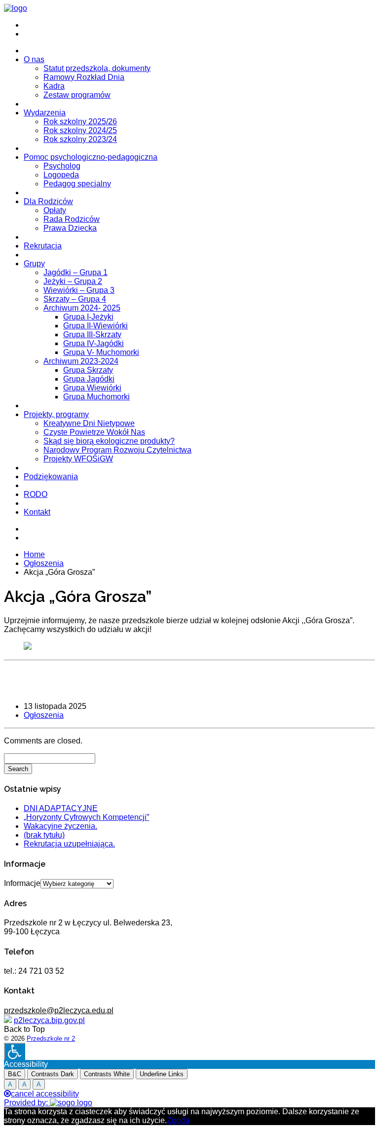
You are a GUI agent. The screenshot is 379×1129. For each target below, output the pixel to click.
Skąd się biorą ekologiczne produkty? (109, 441)
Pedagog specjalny (77, 183)
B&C (14, 1074)
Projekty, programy (56, 414)
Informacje (22, 883)
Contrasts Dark (52, 1074)
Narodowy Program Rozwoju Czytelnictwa (117, 450)
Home (34, 554)
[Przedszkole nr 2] (15, 8)
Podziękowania (51, 476)
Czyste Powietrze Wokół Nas (94, 432)
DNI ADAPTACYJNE (61, 808)
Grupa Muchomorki (96, 396)
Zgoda (178, 1120)
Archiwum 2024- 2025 (81, 308)
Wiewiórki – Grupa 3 (78, 290)
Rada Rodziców (71, 219)
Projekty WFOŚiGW (78, 459)
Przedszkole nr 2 (51, 1038)
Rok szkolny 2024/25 (80, 130)
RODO (35, 494)
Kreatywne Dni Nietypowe (89, 423)
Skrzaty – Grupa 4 (74, 299)
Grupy (34, 263)
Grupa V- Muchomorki (101, 352)
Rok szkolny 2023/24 (80, 139)
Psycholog (61, 166)
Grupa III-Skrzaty (92, 334)
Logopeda (61, 175)
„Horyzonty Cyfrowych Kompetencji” (86, 817)
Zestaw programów (77, 95)
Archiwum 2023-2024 (80, 361)
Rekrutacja (43, 246)
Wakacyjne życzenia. (60, 826)
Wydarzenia (45, 112)
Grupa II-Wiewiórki (95, 325)
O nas (34, 59)
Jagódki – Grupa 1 (75, 272)
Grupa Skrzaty (88, 370)
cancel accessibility (45, 1094)
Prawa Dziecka (70, 228)
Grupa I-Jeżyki (88, 317)
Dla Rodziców (48, 201)
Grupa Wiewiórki (92, 388)
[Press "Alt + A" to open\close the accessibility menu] (14, 1051)
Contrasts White (107, 1074)
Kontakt (37, 512)
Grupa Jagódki (88, 379)
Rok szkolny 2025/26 (80, 121)
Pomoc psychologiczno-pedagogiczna (90, 157)
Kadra (54, 86)
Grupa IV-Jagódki (93, 343)
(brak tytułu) (44, 835)
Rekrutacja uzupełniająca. (69, 844)
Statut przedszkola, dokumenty (97, 68)
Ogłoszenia (44, 563)
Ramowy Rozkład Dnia (83, 77)
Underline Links (162, 1074)
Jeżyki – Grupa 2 (72, 281)
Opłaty (54, 210)
